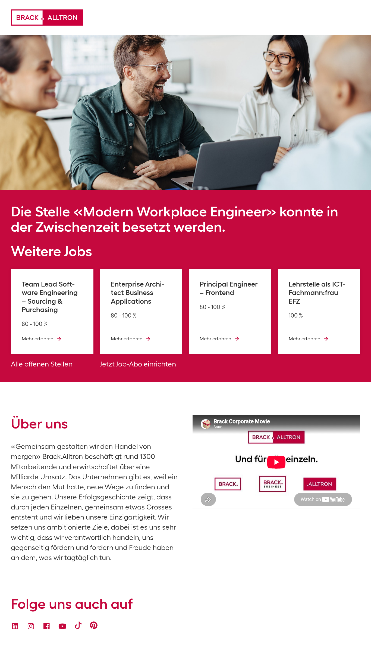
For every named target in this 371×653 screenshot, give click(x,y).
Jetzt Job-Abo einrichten (138, 364)
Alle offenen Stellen (42, 364)
